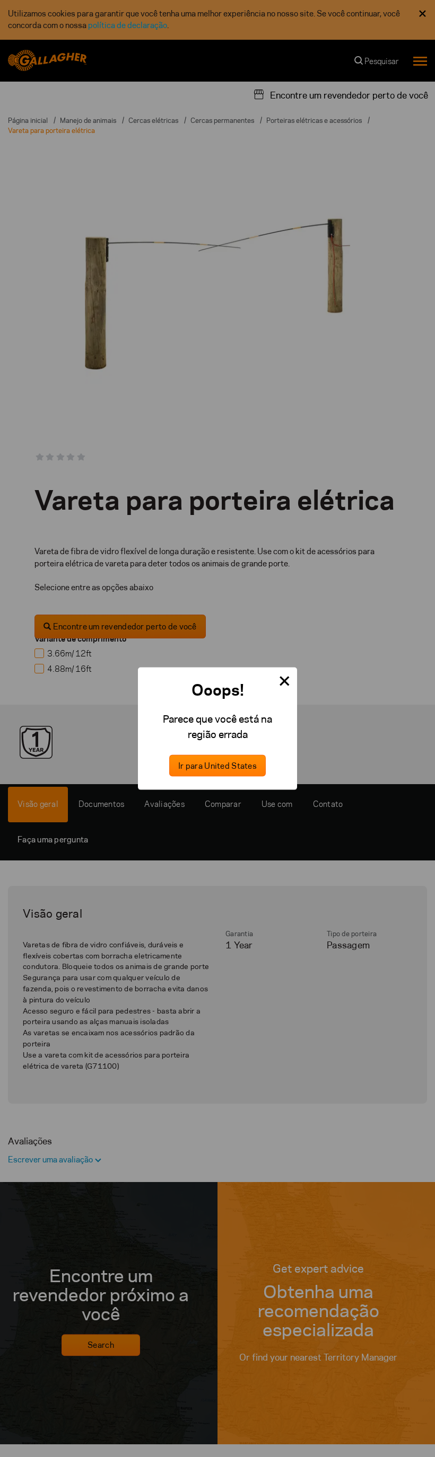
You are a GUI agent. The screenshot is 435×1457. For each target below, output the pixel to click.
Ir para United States (217, 765)
